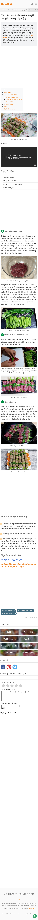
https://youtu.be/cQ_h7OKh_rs (11, 560)
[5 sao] (21, 685)
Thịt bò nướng (10, 639)
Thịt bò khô (28, 632)
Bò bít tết (9, 653)
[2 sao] (8, 685)
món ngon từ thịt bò (8, 613)
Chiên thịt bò (10, 102)
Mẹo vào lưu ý (8, 104)
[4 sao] (16, 685)
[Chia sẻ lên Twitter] (14, 667)
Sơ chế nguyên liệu (12, 97)
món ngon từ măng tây (25, 610)
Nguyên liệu (7, 92)
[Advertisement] (19, 67)
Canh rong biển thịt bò (10, 646)
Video (5, 106)
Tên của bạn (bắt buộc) (9, 703)
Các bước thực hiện (10, 94)
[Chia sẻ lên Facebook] (3, 667)
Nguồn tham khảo (9, 109)
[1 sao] (3, 685)
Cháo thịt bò (28, 639)
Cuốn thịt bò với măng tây (14, 99)
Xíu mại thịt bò (29, 646)
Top (35, 916)
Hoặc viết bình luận (8, 689)
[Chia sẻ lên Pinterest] (9, 667)
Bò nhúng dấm (28, 653)
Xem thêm (31, 908)
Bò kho (9, 632)
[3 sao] (12, 685)
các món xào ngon (7, 610)
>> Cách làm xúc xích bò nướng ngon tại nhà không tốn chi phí (18, 565)
